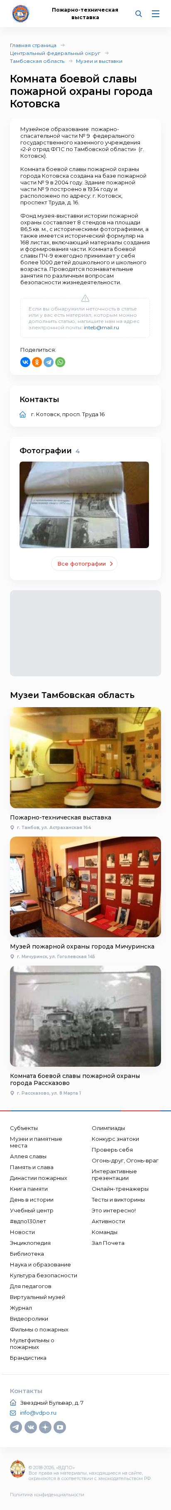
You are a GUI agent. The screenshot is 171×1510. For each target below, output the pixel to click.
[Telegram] (49, 362)
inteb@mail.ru (101, 327)
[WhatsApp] (60, 362)
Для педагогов (30, 1286)
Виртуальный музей (37, 1297)
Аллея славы (28, 1156)
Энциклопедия (30, 1242)
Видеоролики (29, 1318)
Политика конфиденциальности (47, 1495)
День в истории (32, 1199)
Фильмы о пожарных (39, 1329)
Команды (104, 1232)
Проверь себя (112, 1149)
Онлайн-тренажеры (120, 1188)
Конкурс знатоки (115, 1138)
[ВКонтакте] (25, 362)
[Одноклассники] (37, 362)
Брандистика (28, 1357)
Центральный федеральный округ (55, 53)
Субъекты (24, 1128)
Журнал (21, 1307)
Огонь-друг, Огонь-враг (125, 1160)
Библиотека (27, 1253)
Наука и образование (40, 1264)
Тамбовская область (37, 61)
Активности (108, 1221)
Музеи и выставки (99, 61)
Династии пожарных (38, 1178)
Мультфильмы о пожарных (32, 1343)
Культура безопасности (43, 1275)
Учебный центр (32, 1210)
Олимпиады (108, 1128)
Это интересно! (114, 1210)
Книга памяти (29, 1188)
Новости (22, 1232)
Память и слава (32, 1167)
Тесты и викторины (118, 1199)
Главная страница (33, 45)
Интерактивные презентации (114, 1174)
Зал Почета (108, 1242)
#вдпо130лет (28, 1221)
